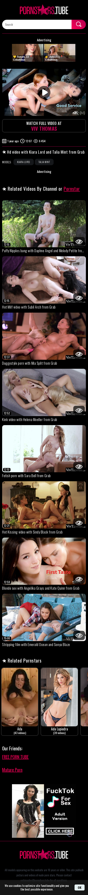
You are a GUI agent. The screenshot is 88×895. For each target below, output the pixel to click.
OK (79, 887)
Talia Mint (44, 162)
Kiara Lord (23, 162)
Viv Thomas (44, 126)
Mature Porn (12, 769)
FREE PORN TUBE (15, 757)
